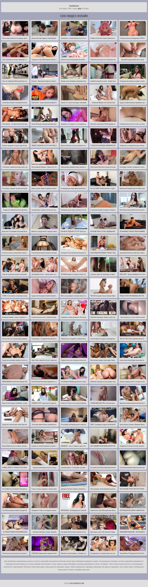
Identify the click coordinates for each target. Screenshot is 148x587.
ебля (79, 8)
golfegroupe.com (77, 583)
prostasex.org (74, 6)
